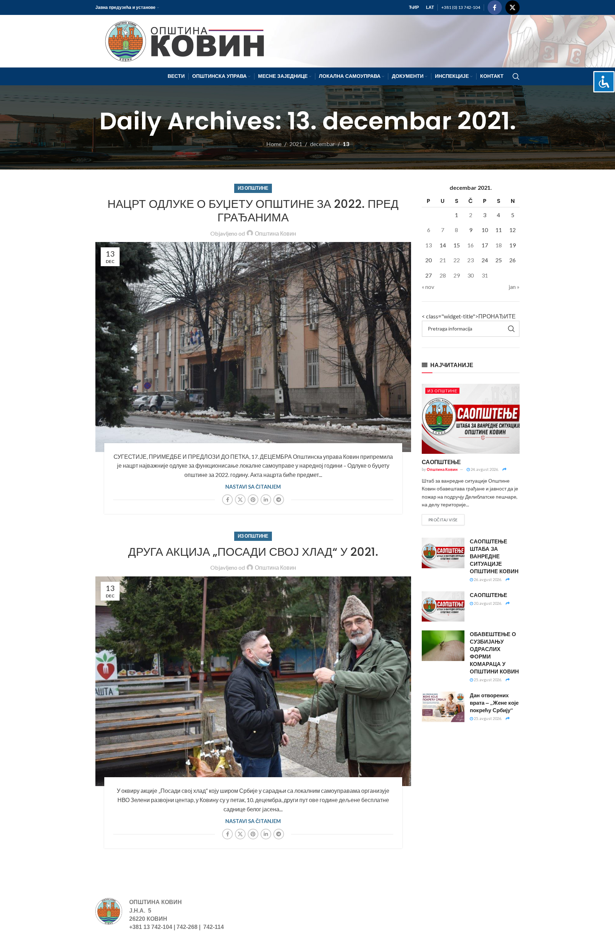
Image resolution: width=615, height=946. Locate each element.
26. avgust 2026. (487, 579)
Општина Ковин (275, 233)
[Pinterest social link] (253, 499)
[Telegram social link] (278, 499)
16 (470, 245)
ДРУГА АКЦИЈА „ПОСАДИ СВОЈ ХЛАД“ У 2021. (253, 552)
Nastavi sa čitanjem (253, 487)
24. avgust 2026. (484, 469)
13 (428, 245)
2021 (295, 143)
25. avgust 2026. (487, 679)
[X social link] (512, 7)
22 (456, 260)
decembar (322, 143)
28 (443, 275)
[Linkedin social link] (266, 499)
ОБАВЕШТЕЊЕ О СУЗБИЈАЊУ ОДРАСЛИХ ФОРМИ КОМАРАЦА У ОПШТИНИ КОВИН (494, 652)
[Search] (516, 76)
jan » (514, 286)
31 (485, 275)
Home (274, 143)
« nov (428, 286)
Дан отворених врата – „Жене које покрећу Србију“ (494, 702)
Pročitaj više (443, 519)
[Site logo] (181, 40)
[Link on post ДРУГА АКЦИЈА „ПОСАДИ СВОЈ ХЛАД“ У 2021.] (253, 681)
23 (470, 260)
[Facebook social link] (495, 7)
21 (443, 260)
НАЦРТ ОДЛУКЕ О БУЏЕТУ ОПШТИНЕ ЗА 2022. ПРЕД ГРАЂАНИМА (253, 210)
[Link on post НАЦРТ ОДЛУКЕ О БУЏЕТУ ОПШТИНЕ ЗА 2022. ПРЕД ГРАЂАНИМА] (253, 347)
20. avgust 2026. (487, 603)
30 (470, 275)
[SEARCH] (511, 329)
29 (456, 275)
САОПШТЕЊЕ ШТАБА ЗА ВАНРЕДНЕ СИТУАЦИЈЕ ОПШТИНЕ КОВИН (494, 556)
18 (498, 245)
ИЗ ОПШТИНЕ (253, 188)
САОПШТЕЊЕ (441, 462)
